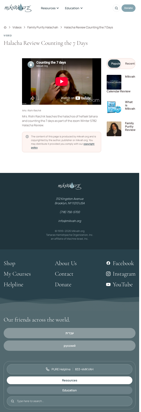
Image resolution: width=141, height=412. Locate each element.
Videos (16, 27)
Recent (129, 63)
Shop (9, 263)
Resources (48, 8)
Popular (115, 63)
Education (72, 8)
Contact (64, 273)
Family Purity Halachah (42, 27)
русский (70, 346)
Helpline (13, 284)
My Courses (17, 273)
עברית (70, 333)
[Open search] (116, 8)
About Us (66, 263)
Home (5, 27)
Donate (128, 8)
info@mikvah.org (69, 221)
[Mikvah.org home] (18, 8)
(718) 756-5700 (69, 212)
